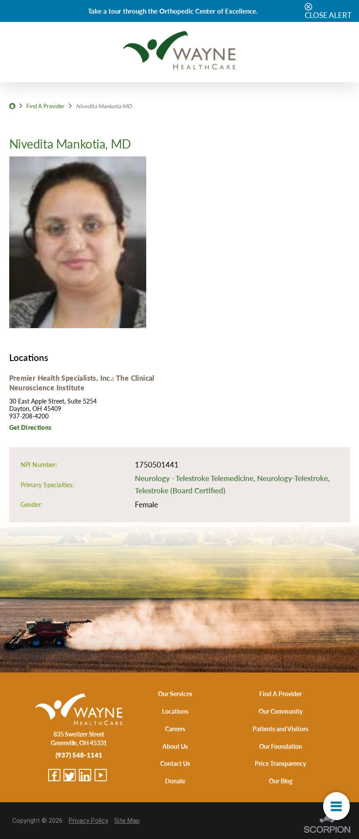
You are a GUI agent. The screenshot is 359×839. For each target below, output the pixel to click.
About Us (175, 746)
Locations (175, 711)
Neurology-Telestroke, (293, 478)
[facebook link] (54, 775)
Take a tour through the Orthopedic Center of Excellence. (173, 10)
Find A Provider (45, 106)
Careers (175, 728)
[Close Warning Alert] (308, 7)
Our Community (281, 711)
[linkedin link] (85, 775)
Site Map (127, 820)
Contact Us (175, 763)
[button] (336, 806)
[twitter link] (69, 775)
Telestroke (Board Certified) (180, 490)
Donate (175, 780)
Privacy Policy (88, 820)
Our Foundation (280, 746)
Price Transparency (280, 763)
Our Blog (280, 780)
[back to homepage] (12, 106)
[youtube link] (101, 775)
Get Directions (30, 427)
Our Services (175, 693)
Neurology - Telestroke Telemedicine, (196, 478)
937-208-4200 (29, 416)
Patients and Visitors (280, 728)
